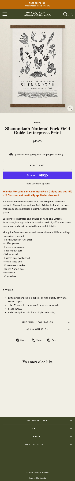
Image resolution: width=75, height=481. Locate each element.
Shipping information (37, 322)
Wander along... (37, 444)
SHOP (36, 436)
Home (37, 122)
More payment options (37, 183)
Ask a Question (37, 329)
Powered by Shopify (37, 478)
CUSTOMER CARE (37, 420)
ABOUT (36, 428)
